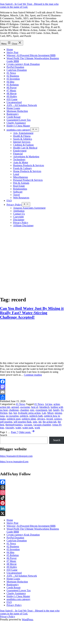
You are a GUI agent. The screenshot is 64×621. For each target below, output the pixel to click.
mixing (58, 413)
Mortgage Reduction (17, 111)
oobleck (24, 415)
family (56, 410)
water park (27, 427)
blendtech (44, 407)
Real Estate (19, 186)
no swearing (12, 415)
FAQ (9, 200)
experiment (41, 410)
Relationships (20, 188)
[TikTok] (32, 497)
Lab (44, 413)
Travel (16, 194)
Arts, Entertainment (23, 133)
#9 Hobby (12, 96)
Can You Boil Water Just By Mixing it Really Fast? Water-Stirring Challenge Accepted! (32, 312)
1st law (48, 404)
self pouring (6, 421)
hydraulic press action (29, 413)
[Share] (32, 397)
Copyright (18, 216)
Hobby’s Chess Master (18, 125)
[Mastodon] (32, 386)
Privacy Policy (14, 204)
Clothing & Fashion (23, 144)
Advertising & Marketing (26, 156)
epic (32, 410)
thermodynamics (13, 424)
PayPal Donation (15, 67)
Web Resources (21, 197)
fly (62, 410)
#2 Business (13, 75)
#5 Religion (13, 84)
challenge (14, 410)
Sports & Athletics (22, 139)
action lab (5, 407)
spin (35, 421)
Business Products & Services (28, 165)
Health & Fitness (22, 136)
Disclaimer (18, 219)
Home (10, 49)
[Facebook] (32, 381)
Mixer (50, 413)
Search (3, 435)
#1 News (11, 73)
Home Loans (13, 108)
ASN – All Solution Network (22, 105)
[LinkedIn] (32, 508)
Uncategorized (14, 102)
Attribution (18, 210)
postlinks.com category (18, 129)
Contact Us (19, 213)
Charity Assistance (16, 122)
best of (34, 407)
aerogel (15, 407)
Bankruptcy (13, 114)
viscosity (9, 427)
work (37, 427)
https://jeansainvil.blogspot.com (16, 456)
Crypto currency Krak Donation (23, 64)
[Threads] (32, 487)
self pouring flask (23, 421)
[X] (32, 513)
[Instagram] (32, 492)
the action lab (49, 421)
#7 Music (11, 90)
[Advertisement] (32, 261)
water (18, 427)
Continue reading (33, 374)
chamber (24, 410)
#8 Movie (12, 93)
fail (50, 410)
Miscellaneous (20, 177)
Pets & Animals (21, 183)
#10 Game (12, 99)
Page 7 (14, 432)
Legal (16, 174)
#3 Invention (13, 78)
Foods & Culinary (22, 168)
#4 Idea (10, 81)
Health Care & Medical (25, 147)
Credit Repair (14, 117)
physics (41, 418)
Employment (19, 150)
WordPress (27, 619)
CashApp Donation (17, 70)
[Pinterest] (32, 503)
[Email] (32, 392)
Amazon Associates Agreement (29, 208)
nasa (2, 415)
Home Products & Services (27, 171)
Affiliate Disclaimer (23, 225)
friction (3, 413)
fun (10, 413)
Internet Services (21, 141)
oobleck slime (29, 418)
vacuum (28, 424)
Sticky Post (12, 52)
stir (39, 421)
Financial (18, 153)
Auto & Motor (20, 162)
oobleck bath (36, 415)
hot (15, 413)
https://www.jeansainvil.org (14, 461)
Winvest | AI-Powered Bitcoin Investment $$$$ (31, 55)
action (56, 404)
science (58, 418)
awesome (25, 407)
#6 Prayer (12, 87)
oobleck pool (13, 418)
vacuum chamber (42, 424)
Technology (19, 159)
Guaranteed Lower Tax (19, 119)
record (49, 418)
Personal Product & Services (28, 180)
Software (17, 191)
